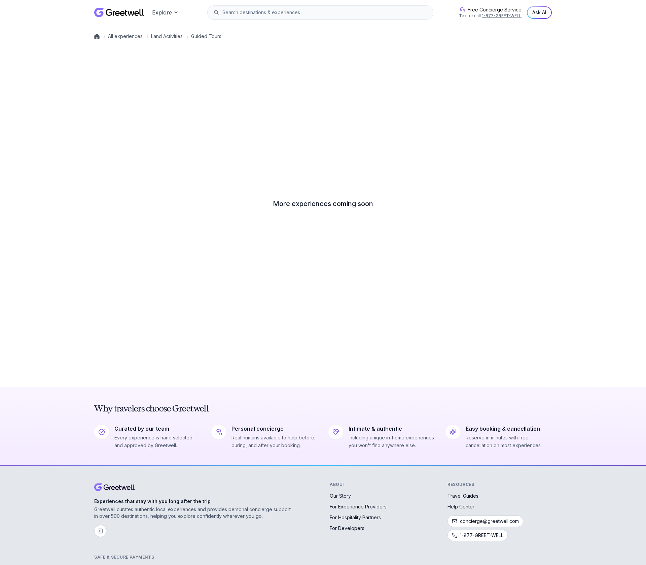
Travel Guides (462, 496)
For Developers (347, 528)
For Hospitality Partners (355, 517)
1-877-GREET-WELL (502, 15)
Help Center (460, 506)
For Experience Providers (358, 506)
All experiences (125, 36)
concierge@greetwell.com (489, 521)
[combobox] (325, 12)
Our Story (340, 496)
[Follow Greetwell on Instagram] (100, 531)
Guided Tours (206, 36)
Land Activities (167, 36)
